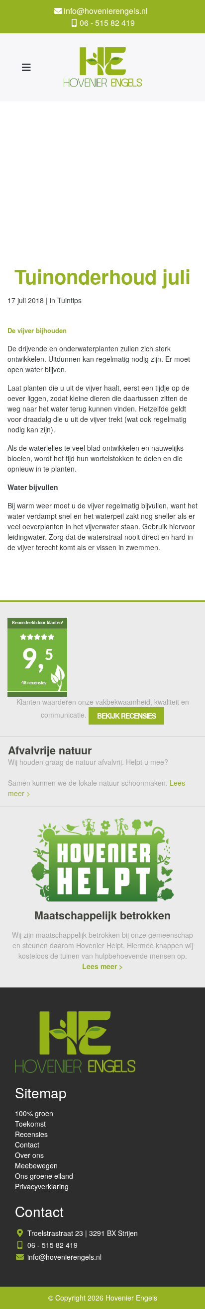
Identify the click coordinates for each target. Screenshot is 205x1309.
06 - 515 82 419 (107, 22)
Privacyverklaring (42, 1186)
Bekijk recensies (126, 716)
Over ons (29, 1155)
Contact (27, 1144)
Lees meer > (102, 966)
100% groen (34, 1113)
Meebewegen (36, 1165)
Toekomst (30, 1124)
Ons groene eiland (44, 1176)
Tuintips (69, 300)
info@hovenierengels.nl (106, 10)
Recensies (31, 1134)
